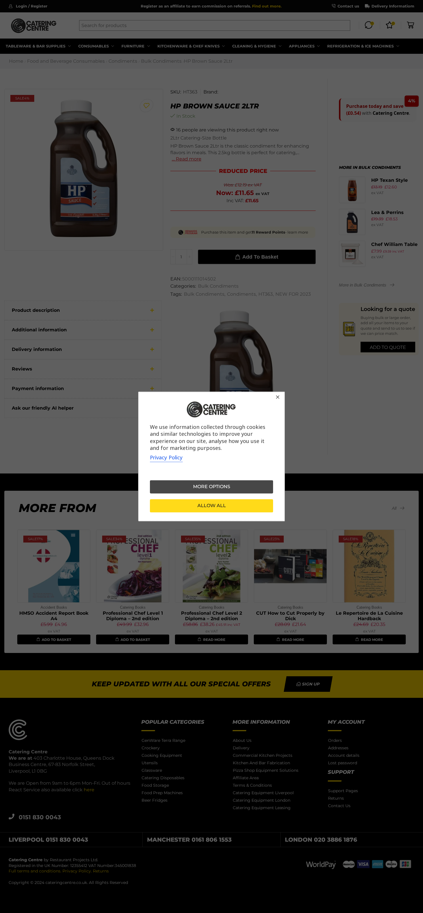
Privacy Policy (166, 457)
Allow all (211, 506)
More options (211, 487)
